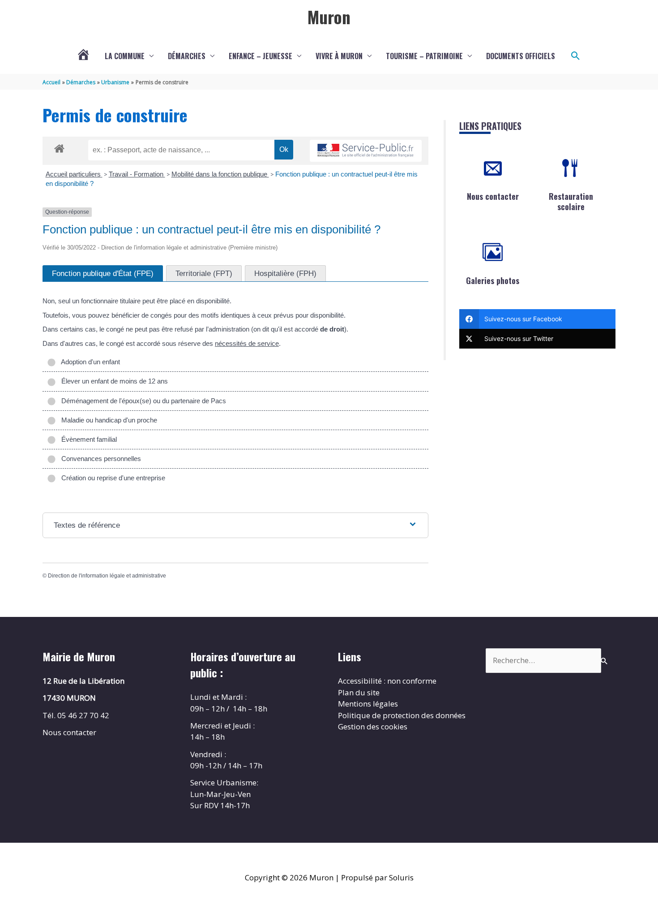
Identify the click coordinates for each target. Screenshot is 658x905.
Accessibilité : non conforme (387, 681)
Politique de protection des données (402, 715)
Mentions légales (368, 703)
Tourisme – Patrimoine (424, 56)
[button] (575, 56)
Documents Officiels (520, 56)
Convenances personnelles (99, 458)
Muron (329, 16)
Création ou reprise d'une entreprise (111, 478)
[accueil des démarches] (59, 147)
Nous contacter (493, 196)
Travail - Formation (137, 174)
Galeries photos (492, 280)
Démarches (186, 56)
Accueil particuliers (74, 174)
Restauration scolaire (571, 201)
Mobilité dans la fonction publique (220, 174)
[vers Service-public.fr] (366, 151)
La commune (125, 56)
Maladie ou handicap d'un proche (107, 420)
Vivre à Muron (339, 56)
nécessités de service (247, 343)
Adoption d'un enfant (89, 362)
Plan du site (359, 692)
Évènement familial (87, 439)
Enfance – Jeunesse (260, 56)
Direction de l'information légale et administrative (107, 576)
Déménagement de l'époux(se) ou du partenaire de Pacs (142, 401)
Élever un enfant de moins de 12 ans (113, 381)
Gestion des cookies (372, 726)
